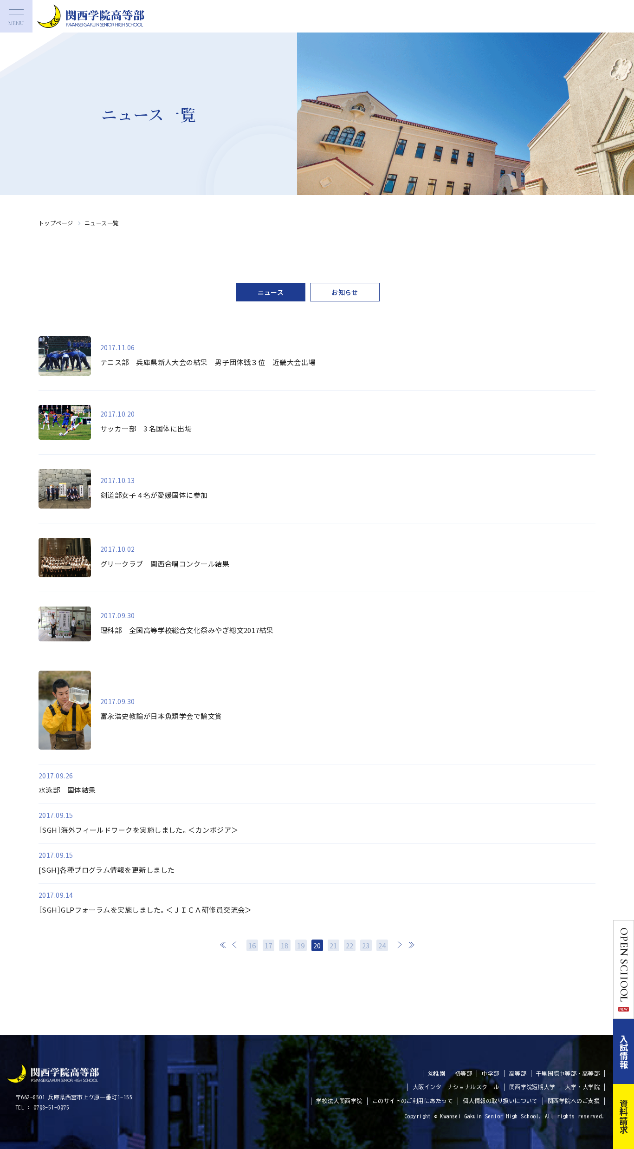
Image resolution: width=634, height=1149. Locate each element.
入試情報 (624, 1051)
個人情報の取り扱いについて (500, 1100)
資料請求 (624, 1116)
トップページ (56, 223)
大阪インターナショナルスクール (456, 1087)
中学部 (490, 1073)
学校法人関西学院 (339, 1100)
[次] (399, 945)
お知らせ (344, 292)
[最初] (223, 945)
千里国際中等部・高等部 (568, 1073)
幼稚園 (436, 1073)
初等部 (463, 1073)
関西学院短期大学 (532, 1087)
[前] (234, 945)
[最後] (411, 945)
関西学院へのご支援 (574, 1100)
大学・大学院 (582, 1087)
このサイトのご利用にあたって (412, 1100)
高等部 (517, 1073)
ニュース (271, 292)
